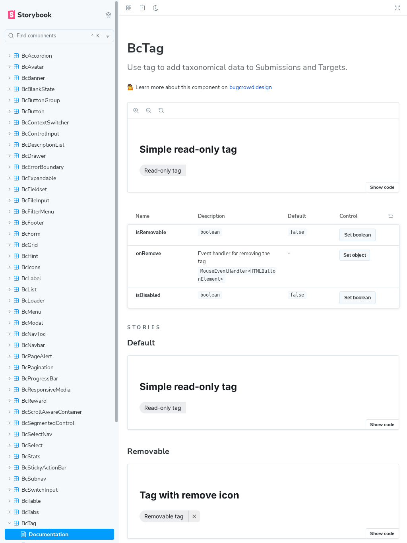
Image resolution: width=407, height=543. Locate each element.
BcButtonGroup (40, 100)
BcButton (33, 111)
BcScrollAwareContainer (51, 412)
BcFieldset (34, 189)
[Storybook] (49, 14)
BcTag (28, 523)
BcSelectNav (36, 434)
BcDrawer (33, 156)
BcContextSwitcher (45, 122)
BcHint (29, 256)
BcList (29, 289)
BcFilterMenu (37, 211)
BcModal (32, 323)
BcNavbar (33, 345)
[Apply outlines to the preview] (142, 8)
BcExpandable (38, 178)
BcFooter (32, 223)
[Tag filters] (107, 35)
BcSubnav (33, 479)
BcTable (31, 501)
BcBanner (33, 78)
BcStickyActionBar (43, 467)
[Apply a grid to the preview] (128, 8)
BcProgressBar (39, 378)
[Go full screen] (397, 8)
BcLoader (33, 300)
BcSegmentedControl (47, 423)
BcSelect (32, 445)
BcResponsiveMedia (45, 390)
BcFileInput (35, 200)
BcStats (31, 456)
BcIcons (31, 267)
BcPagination (37, 367)
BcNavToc (33, 334)
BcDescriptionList (42, 145)
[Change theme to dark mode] (155, 8)
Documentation (48, 534)
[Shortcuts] (108, 14)
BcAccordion (36, 56)
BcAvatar (32, 67)
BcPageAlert (36, 356)
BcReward (34, 401)
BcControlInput (40, 134)
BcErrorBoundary (42, 167)
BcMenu (31, 312)
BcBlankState (37, 89)
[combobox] (59, 35)
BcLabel (31, 278)
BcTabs (30, 512)
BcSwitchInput (39, 490)
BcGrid (29, 245)
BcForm (31, 234)
